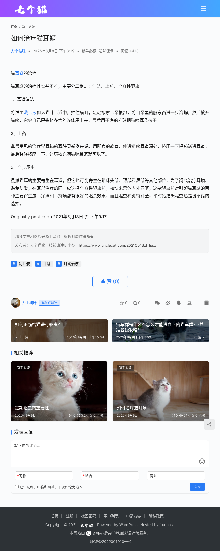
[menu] (203, 8)
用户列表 (111, 516)
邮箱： (89, 475)
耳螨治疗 (71, 263)
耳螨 (19, 73)
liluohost (167, 524)
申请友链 (133, 516)
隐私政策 (156, 516)
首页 (14, 27)
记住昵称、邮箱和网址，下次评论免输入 (50, 487)
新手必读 (89, 51)
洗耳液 (30, 112)
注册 (70, 516)
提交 (197, 487)
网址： (155, 475)
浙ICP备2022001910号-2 (110, 541)
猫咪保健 (106, 51)
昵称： (23, 475)
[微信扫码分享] (157, 303)
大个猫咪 (18, 51)
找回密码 (88, 516)
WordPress (128, 524)
